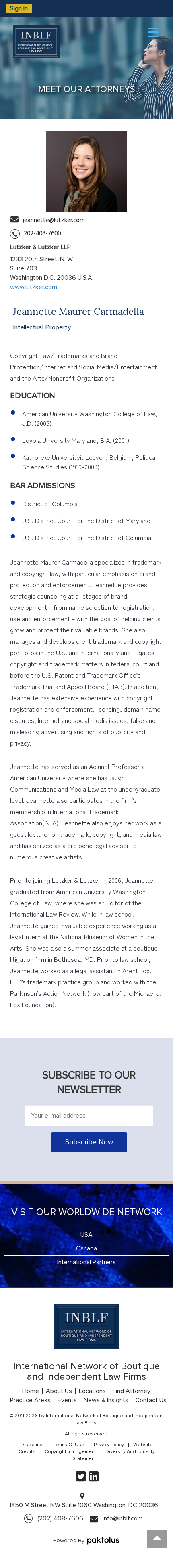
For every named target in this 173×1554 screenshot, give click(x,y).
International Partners (86, 1262)
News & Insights (106, 1400)
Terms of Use (69, 1445)
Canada (86, 1248)
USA (86, 1234)
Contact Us (151, 1400)
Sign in (19, 9)
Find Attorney (131, 1391)
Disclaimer (32, 1445)
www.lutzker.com (33, 287)
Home (30, 1391)
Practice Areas (30, 1400)
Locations (92, 1391)
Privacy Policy (109, 1445)
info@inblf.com (123, 1518)
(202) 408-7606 (60, 1518)
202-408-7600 (42, 233)
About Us (59, 1391)
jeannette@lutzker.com (54, 220)
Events (67, 1400)
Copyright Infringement (70, 1451)
